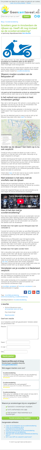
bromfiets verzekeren (10, 286)
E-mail (3, 347)
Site (2, 351)
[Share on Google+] (33, 293)
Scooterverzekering (11, 22)
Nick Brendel (26, 33)
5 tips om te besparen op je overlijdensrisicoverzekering (15, 428)
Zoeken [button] (26, 16)
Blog (2, 22)
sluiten (29, 3)
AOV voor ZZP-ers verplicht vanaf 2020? (19, 437)
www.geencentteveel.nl (9, 365)
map (10, 173)
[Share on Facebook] (25, 293)
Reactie (4, 326)
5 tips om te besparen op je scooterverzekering (21, 426)
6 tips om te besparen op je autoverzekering (20, 430)
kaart (22, 117)
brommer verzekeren (25, 286)
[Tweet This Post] (29, 293)
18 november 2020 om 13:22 (14, 309)
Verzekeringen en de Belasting (16, 432)
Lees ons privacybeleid (17, 3)
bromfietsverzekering (12, 295)
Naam (3, 342)
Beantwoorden (9, 315)
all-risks (5, 261)
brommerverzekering (8, 297)
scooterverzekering (23, 71)
